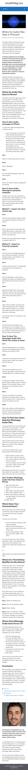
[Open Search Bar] (25, 9)
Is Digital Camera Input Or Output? (14, 695)
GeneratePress (14, 767)
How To (6, 688)
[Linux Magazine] (14, 3)
